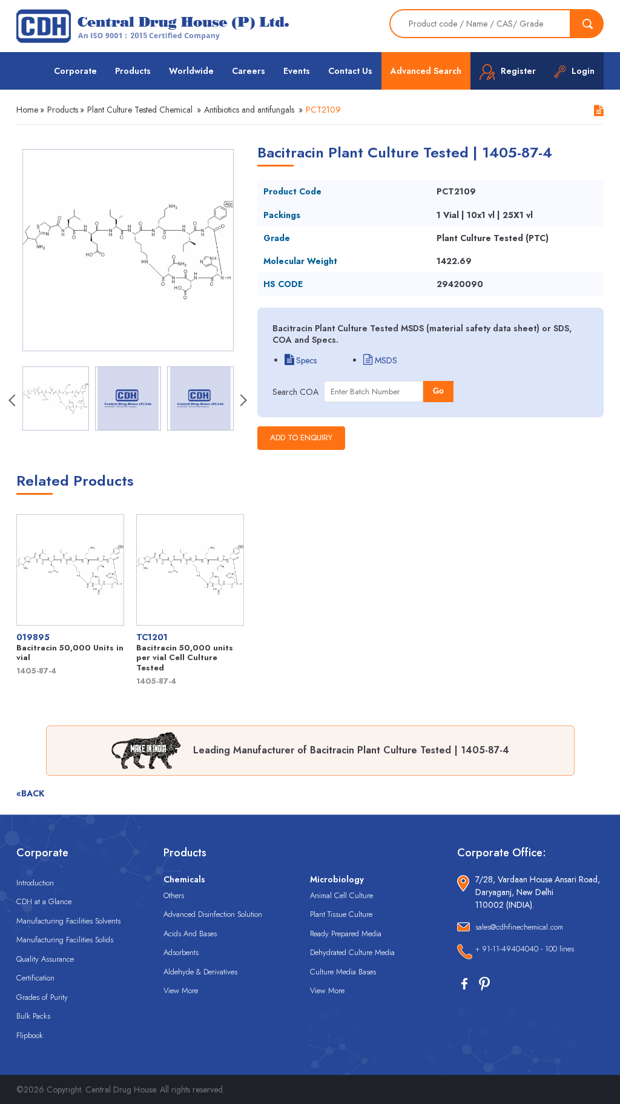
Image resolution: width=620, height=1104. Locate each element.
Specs (305, 360)
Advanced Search (426, 71)
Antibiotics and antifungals (249, 110)
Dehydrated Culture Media (352, 952)
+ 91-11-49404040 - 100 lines (524, 948)
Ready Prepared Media (345, 933)
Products (133, 71)
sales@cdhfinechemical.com (519, 927)
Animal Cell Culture (341, 895)
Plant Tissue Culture (341, 914)
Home (27, 110)
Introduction (35, 882)
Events (296, 71)
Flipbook (29, 1035)
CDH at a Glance (43, 901)
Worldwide (191, 71)
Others (173, 895)
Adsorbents (181, 952)
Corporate (75, 71)
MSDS (384, 360)
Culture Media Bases (343, 971)
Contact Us (350, 71)
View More (180, 990)
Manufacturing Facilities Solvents (68, 921)
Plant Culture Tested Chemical (140, 110)
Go (438, 390)
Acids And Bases (190, 933)
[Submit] (587, 23)
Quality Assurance (45, 959)
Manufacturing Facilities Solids (64, 939)
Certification (35, 977)
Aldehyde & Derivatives (200, 971)
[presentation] (13, 401)
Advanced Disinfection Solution (212, 914)
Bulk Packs (33, 1016)
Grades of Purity (42, 997)
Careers (248, 71)
